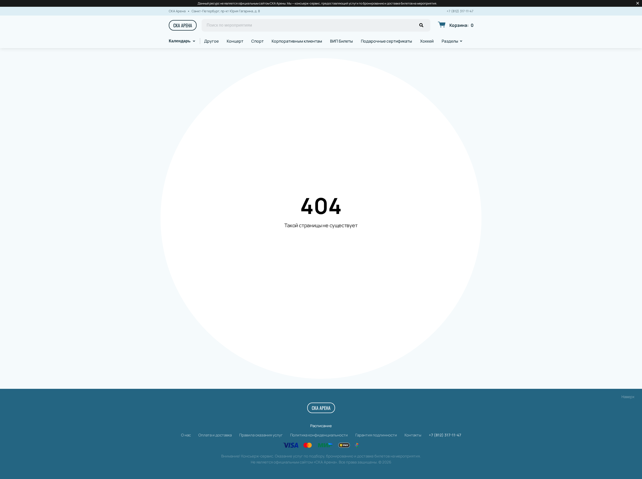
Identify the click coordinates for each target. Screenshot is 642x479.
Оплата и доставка (215, 435)
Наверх (627, 396)
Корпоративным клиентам (297, 41)
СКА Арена (182, 25)
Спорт (257, 41)
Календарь (180, 41)
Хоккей (427, 41)
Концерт (235, 41)
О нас (186, 435)
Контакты (413, 435)
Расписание (321, 425)
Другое (211, 41)
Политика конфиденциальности (319, 435)
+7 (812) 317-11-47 (460, 11)
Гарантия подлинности (376, 435)
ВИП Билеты (341, 41)
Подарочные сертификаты (386, 41)
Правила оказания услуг (261, 435)
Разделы (450, 41)
